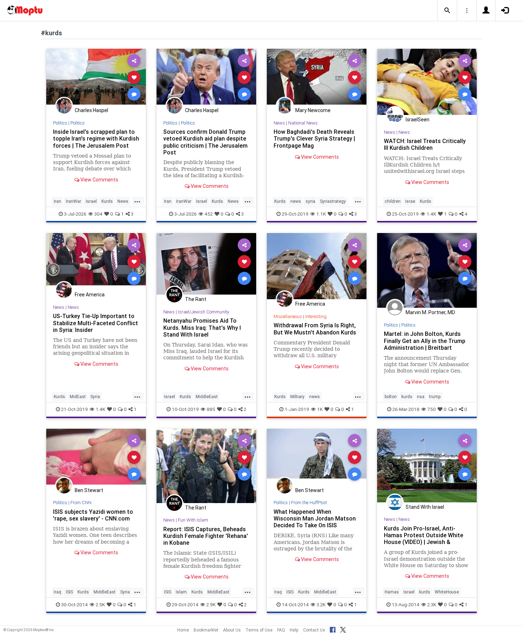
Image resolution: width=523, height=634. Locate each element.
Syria (95, 396)
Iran (57, 201)
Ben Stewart (89, 490)
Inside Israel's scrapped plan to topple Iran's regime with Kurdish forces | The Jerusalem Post (96, 138)
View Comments (98, 179)
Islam (181, 592)
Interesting (316, 316)
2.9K (211, 604)
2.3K (431, 604)
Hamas (392, 592)
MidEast (78, 396)
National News (303, 123)
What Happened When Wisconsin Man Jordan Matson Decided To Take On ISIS (315, 518)
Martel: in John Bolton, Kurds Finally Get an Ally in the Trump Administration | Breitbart (424, 340)
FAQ (281, 630)
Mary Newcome (313, 110)
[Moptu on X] (343, 629)
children (393, 201)
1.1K (321, 214)
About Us (232, 630)
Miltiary (297, 396)
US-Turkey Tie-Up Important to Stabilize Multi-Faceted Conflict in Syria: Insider (95, 322)
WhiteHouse (447, 592)
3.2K (321, 604)
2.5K (100, 604)
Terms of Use (259, 630)
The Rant (195, 299)
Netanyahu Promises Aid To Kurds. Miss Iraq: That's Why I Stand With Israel (202, 327)
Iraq (57, 592)
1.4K (431, 214)
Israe (410, 201)
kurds (406, 396)
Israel (91, 201)
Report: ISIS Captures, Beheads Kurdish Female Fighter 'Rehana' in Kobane (205, 535)
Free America (90, 294)
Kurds (107, 201)
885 (211, 409)
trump (435, 396)
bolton (391, 396)
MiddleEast (207, 396)
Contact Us (314, 630)
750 (431, 409)
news (295, 201)
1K (320, 409)
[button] (447, 11)
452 (209, 214)
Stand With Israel (425, 507)
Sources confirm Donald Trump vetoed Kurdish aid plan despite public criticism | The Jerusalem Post (205, 141)
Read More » (96, 77)
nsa (420, 396)
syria (310, 201)
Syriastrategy (333, 201)
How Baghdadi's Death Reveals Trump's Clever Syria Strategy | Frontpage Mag (314, 138)
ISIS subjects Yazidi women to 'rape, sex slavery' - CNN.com (93, 515)
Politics (60, 123)
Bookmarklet (206, 630)
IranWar (73, 201)
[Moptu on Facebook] (333, 629)
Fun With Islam (193, 520)
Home (183, 630)
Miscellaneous (288, 316)
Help (294, 630)
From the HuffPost (309, 503)
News (122, 201)
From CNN (80, 503)
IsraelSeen (417, 119)
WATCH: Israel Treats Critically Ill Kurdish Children (425, 144)
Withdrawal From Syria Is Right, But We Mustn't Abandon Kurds (315, 329)
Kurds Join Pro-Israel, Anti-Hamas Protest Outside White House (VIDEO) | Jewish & (423, 535)
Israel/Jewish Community (203, 312)
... (137, 201)
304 (98, 214)
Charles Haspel (91, 110)
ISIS (69, 592)
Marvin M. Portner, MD (430, 312)
